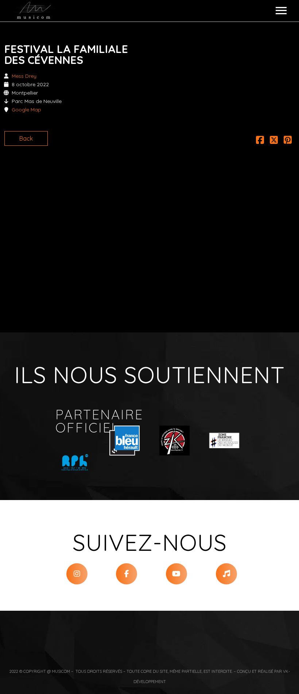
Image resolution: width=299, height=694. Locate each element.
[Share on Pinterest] (288, 141)
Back (26, 138)
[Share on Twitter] (274, 141)
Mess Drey (24, 76)
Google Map (26, 109)
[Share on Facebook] (260, 141)
